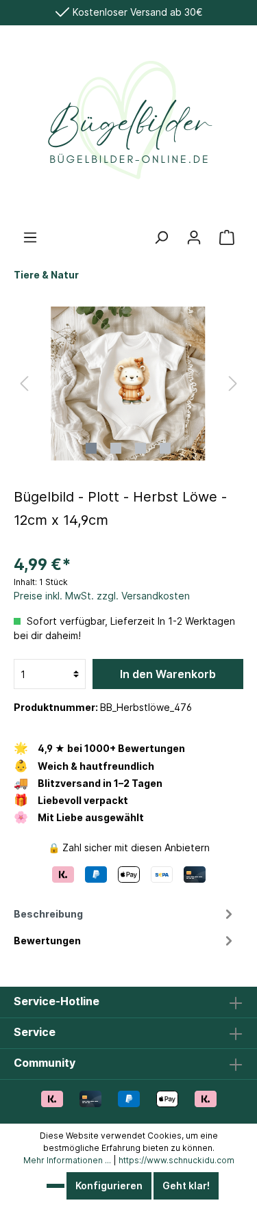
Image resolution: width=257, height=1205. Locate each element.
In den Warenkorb (168, 674)
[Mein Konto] (194, 237)
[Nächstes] (233, 383)
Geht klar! (186, 1185)
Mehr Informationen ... (67, 1160)
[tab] (125, 913)
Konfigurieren (109, 1185)
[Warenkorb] (226, 237)
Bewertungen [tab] (47, 940)
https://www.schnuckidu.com (176, 1160)
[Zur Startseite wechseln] (128, 127)
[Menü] (30, 237)
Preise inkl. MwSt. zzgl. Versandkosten (102, 595)
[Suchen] (161, 237)
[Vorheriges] (24, 383)
